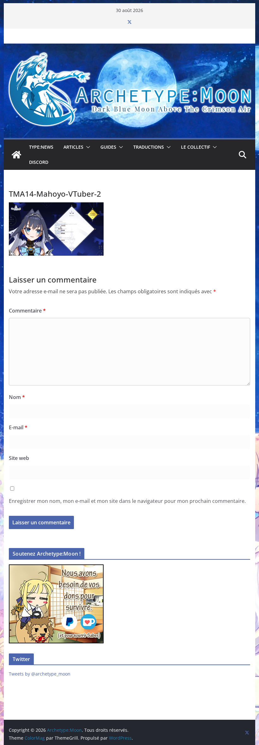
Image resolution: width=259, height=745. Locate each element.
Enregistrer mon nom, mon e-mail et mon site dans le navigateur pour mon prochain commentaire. (127, 501)
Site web (19, 458)
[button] (86, 147)
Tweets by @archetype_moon (39, 674)
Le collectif (195, 147)
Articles (73, 147)
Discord (38, 162)
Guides (108, 147)
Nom (17, 397)
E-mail (18, 427)
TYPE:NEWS (41, 147)
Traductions (148, 147)
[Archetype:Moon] (129, 48)
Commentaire (27, 310)
